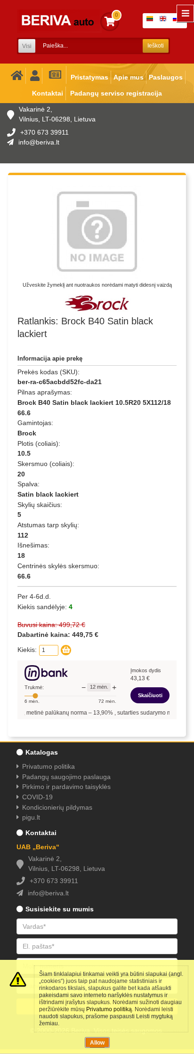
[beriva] (59, 21)
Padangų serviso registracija (116, 93)
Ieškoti (155, 45)
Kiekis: (27, 649)
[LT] (151, 20)
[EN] (164, 20)
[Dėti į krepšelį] (66, 650)
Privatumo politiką (109, 1009)
